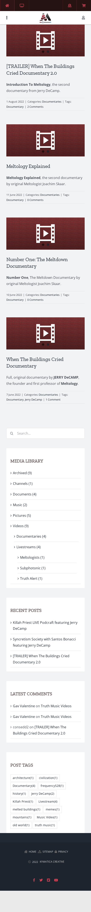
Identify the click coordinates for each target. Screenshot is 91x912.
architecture (23, 778)
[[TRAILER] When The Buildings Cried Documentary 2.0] (45, 40)
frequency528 (52, 786)
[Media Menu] (6, 18)
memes (52, 809)
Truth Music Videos (56, 706)
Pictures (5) (22, 515)
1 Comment (53, 399)
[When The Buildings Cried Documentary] (45, 333)
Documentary (15, 107)
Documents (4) (24, 494)
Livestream (48, 801)
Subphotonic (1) (33, 568)
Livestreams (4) (29, 547)
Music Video (47, 817)
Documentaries (51, 101)
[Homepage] (7, 5)
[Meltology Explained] (45, 140)
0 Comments (35, 200)
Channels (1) (23, 483)
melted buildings (26, 809)
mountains (22, 817)
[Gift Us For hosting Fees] (70, 5)
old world (21, 825)
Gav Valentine (24, 706)
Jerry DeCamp (33, 399)
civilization (48, 778)
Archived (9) (22, 473)
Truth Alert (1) (31, 578)
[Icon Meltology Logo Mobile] (45, 13)
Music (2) (20, 505)
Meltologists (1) (32, 557)
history (19, 794)
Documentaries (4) (31, 536)
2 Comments (35, 107)
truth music (45, 825)
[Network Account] (84, 18)
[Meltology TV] (21, 5)
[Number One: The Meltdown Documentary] (45, 233)
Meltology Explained (28, 166)
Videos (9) (21, 526)
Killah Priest (23, 801)
